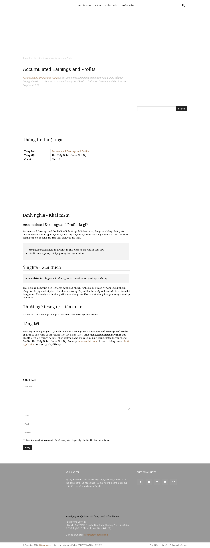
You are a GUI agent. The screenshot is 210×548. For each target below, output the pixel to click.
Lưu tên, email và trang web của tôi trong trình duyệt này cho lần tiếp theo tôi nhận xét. (68, 440)
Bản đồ (106, 528)
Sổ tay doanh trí (73, 479)
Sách (98, 5)
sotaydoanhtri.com (87, 341)
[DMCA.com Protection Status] (89, 509)
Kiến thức (111, 5)
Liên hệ (164, 545)
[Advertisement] (105, 34)
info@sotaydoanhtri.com (96, 534)
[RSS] (157, 482)
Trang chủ (27, 58)
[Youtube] (173, 482)
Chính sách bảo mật (178, 545)
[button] (183, 5)
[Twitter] (165, 482)
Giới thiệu (154, 545)
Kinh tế (37, 58)
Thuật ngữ (84, 5)
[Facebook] (140, 482)
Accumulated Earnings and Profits (70, 151)
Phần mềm (128, 5)
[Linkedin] (149, 482)
